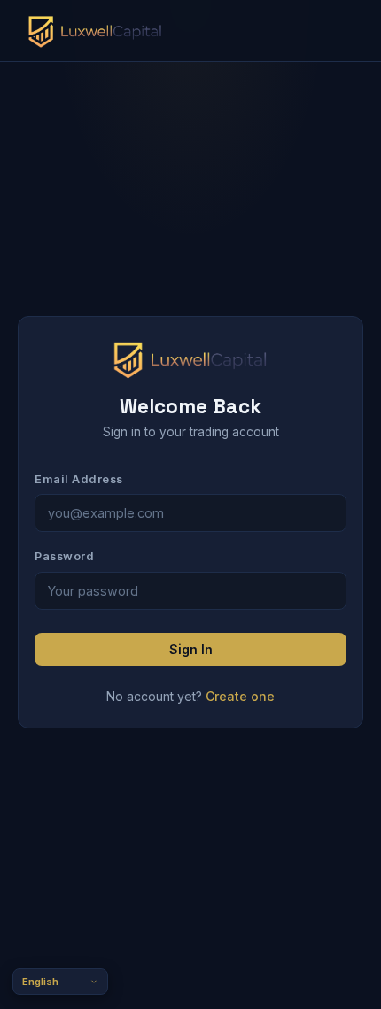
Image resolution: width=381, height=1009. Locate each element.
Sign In (191, 649)
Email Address (79, 479)
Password (64, 556)
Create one (240, 696)
